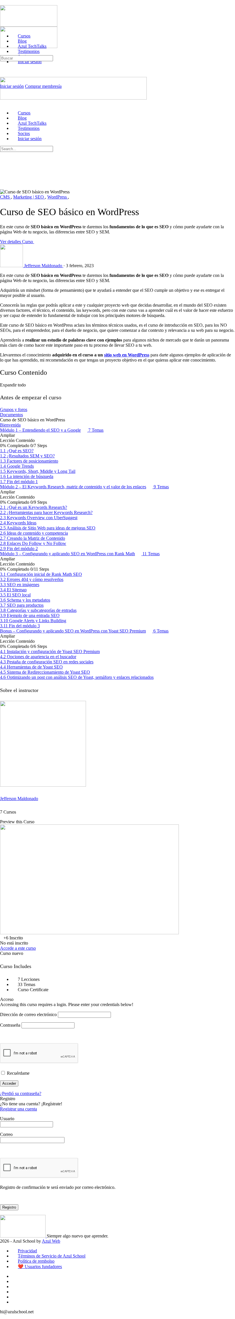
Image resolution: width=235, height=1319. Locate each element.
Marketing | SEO (29, 197)
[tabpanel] (117, 318)
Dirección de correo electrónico (28, 1014)
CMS (5, 197)
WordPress (57, 197)
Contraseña (10, 1025)
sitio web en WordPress (126, 354)
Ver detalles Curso (17, 241)
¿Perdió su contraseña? (20, 1093)
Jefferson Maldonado (19, 798)
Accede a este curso (18, 948)
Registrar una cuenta (18, 1108)
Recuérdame (18, 1073)
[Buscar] (3, 52)
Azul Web (51, 1241)
